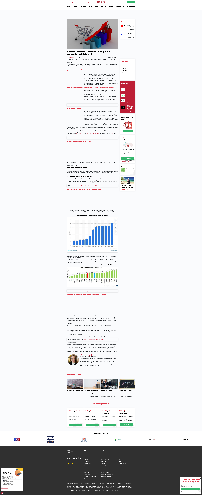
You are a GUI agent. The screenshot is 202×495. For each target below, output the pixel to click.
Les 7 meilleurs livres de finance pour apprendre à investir (75, 391)
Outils (82, 2)
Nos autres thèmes (131, 6)
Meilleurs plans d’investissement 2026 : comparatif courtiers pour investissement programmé (92, 392)
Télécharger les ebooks (75, 425)
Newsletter (69, 2)
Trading (111, 6)
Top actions (103, 6)
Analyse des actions (120, 6)
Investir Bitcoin (104, 455)
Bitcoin (111, 133)
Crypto (96, 6)
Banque (123, 63)
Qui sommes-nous (127, 131)
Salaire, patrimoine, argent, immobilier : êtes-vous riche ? (90, 291)
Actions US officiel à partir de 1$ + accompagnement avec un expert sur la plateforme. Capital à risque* (130, 107)
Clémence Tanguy (72, 57)
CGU (120, 459)
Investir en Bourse (105, 452)
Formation (90, 2)
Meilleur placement (105, 459)
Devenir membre (131, 2)
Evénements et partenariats (90, 476)
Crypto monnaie (125, 68)
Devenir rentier (124, 70)
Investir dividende (105, 472)
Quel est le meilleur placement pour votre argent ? (93, 339)
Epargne (86, 459)
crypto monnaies (70, 135)
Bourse (90, 6)
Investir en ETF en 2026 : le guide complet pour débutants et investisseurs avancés (126, 392)
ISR (122, 72)
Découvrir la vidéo (125, 189)
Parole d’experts (87, 474)
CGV (120, 461)
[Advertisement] (92, 152)
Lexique (77, 2)
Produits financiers (125, 74)
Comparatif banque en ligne (107, 476)
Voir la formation (92, 425)
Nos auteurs (121, 455)
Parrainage (86, 478)
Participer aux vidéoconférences (126, 425)
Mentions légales (122, 457)
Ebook (74, 2)
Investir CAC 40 (104, 461)
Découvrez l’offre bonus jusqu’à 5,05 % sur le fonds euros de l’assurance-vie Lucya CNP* (130, 100)
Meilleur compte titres (106, 468)
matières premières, (80, 133)
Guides (75, 6)
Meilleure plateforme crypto (107, 474)
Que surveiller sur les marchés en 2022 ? (89, 185)
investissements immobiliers (93, 133)
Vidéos (85, 2)
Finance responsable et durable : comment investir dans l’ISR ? (130, 170)
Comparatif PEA (104, 465)
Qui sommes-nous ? (123, 452)
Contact (120, 465)
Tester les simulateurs (109, 425)
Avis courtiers (83, 6)
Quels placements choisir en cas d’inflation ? (93, 137)
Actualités (69, 6)
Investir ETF (103, 470)
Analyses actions (87, 463)
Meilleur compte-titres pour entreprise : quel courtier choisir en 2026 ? (108, 392)
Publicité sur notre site (123, 463)
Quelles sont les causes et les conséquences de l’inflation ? (90, 105)
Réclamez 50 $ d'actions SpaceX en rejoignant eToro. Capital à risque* (130, 95)
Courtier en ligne (104, 457)
